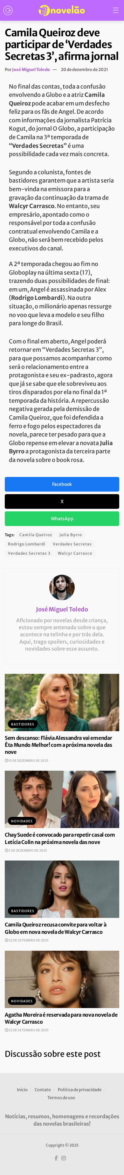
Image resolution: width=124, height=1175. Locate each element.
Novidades (22, 821)
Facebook (62, 484)
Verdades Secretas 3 (29, 553)
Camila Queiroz (35, 534)
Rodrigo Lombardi (26, 544)
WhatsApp (62, 519)
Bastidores (22, 724)
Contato (43, 1089)
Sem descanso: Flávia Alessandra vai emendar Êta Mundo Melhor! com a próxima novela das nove (58, 745)
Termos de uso (61, 1097)
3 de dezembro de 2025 (27, 850)
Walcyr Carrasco (75, 553)
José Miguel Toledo (31, 69)
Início (22, 1089)
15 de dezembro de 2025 (28, 761)
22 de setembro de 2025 (28, 940)
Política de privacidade (79, 1089)
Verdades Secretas (72, 544)
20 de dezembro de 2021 (84, 69)
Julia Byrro (70, 534)
